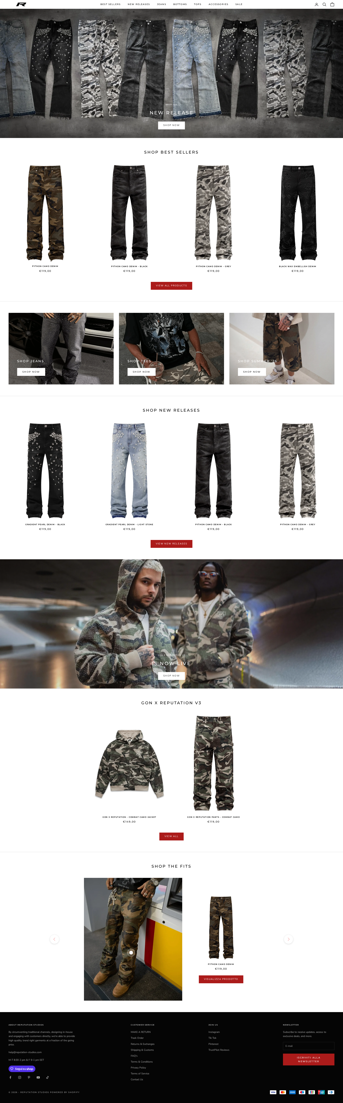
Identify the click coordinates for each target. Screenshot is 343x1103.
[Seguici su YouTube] (38, 1077)
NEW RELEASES (139, 4)
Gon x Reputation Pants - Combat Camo (213, 817)
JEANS (161, 4)
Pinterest (213, 1044)
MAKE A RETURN (141, 1032)
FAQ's (134, 1056)
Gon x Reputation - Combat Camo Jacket (129, 817)
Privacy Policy (138, 1067)
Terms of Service (140, 1073)
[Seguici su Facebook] (10, 1077)
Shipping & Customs (142, 1050)
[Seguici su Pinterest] (29, 1077)
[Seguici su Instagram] (19, 1077)
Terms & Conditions (142, 1061)
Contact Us (137, 1079)
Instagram (214, 1032)
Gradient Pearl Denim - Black (45, 524)
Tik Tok (212, 1038)
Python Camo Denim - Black (129, 266)
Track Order (137, 1038)
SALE (239, 4)
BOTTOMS (180, 4)
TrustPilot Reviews (218, 1050)
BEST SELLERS (110, 4)
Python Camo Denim (45, 266)
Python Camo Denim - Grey (213, 266)
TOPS (198, 4)
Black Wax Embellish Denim (297, 266)
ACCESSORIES (218, 4)
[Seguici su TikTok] (47, 1077)
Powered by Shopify (65, 1092)
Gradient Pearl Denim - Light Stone (129, 524)
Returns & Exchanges (143, 1044)
